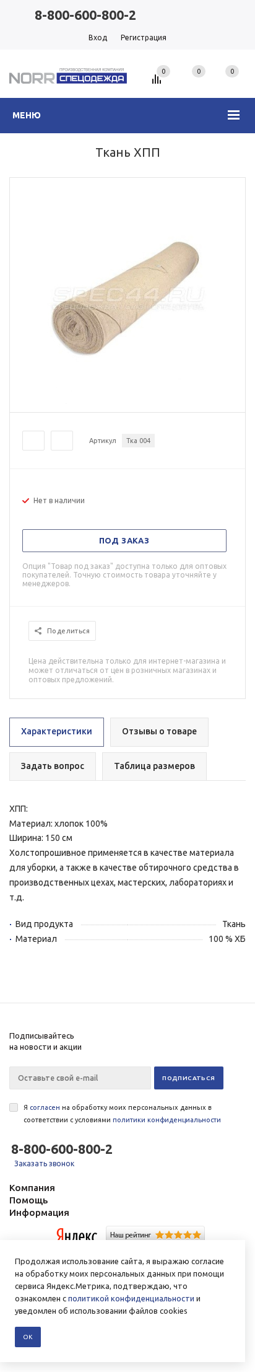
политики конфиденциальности (167, 1120)
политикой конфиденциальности (131, 1298)
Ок (28, 1337)
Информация (39, 1212)
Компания (32, 1187)
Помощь (28, 1200)
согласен (45, 1107)
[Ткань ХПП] (127, 401)
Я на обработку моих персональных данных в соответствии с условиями (122, 1114)
